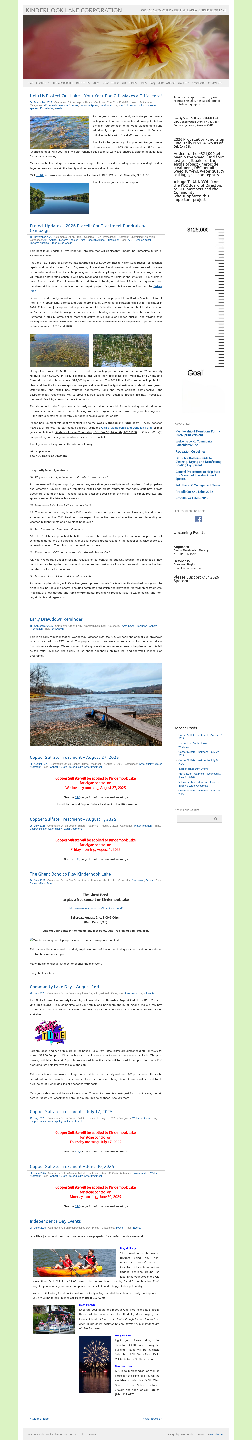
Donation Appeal (89, 105)
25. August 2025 (39, 763)
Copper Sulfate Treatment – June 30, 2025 (72, 1166)
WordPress (217, 1434)
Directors (83, 83)
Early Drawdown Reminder (56, 619)
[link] (96, 908)
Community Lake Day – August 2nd (64, 987)
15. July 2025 (37, 1118)
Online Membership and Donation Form (126, 427)
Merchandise (166, 83)
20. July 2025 (37, 993)
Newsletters (110, 83)
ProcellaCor (46, 108)
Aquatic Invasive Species (63, 105)
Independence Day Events (55, 1221)
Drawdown (141, 625)
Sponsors (198, 83)
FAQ (152, 83)
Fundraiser (106, 105)
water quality (76, 766)
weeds (58, 108)
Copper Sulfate (58, 766)
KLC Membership (62, 83)
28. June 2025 (38, 1173)
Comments (215, 83)
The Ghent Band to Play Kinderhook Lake (70, 874)
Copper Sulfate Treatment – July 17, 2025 (71, 1112)
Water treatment (143, 825)
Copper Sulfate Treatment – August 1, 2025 (73, 819)
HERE (40, 175)
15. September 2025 (41, 625)
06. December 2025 (41, 102)
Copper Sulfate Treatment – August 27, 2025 (74, 757)
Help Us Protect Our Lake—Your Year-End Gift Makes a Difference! (96, 96)
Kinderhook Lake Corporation (74, 10)
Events (149, 880)
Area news (128, 625)
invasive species (39, 242)
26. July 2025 (37, 880)
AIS (45, 105)
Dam (82, 239)
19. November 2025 (41, 236)
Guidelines (129, 83)
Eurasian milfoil (136, 105)
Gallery (183, 83)
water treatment (93, 766)
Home (29, 83)
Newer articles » (152, 1418)
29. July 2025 (37, 825)
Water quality (146, 763)
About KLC (42, 83)
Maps (96, 83)
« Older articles (39, 1418)
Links (143, 83)
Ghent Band (46, 883)
